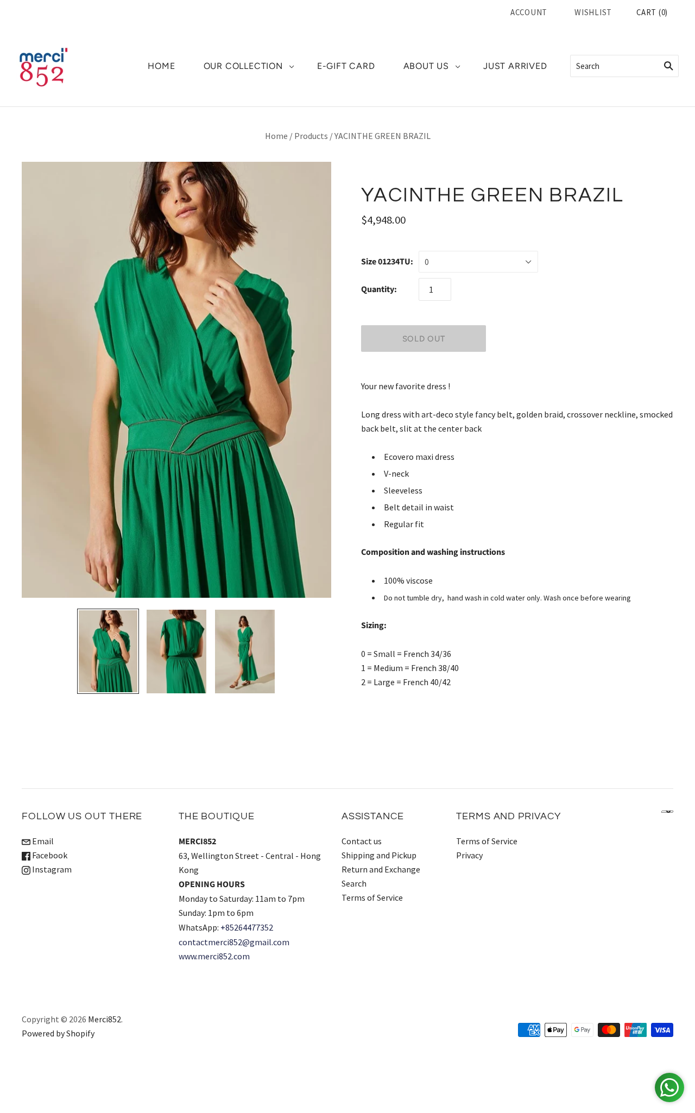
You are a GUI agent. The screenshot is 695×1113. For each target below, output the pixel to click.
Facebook (48, 855)
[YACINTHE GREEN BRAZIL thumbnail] (108, 651)
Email (42, 841)
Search (354, 883)
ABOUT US (426, 66)
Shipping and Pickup (379, 855)
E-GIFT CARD (346, 66)
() (652, 12)
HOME (161, 66)
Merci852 (104, 1019)
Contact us (362, 841)
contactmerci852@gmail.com (234, 942)
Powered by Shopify (58, 1033)
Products (311, 135)
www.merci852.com (214, 956)
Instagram (51, 869)
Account (528, 12)
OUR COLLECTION (243, 66)
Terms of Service (372, 897)
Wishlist (593, 12)
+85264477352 (246, 927)
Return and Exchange (381, 869)
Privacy (469, 855)
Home (276, 135)
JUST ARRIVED (515, 66)
